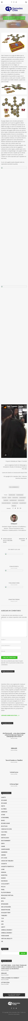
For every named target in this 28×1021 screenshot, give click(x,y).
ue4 (2, 921)
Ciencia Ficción (20, 17)
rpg (2, 901)
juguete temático (7, 866)
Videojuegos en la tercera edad (7, 540)
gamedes (6, 500)
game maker (5, 849)
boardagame (20, 494)
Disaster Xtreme (14, 599)
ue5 (2, 924)
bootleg (4, 826)
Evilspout (14, 524)
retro (3, 898)
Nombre (3, 639)
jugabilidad (15, 503)
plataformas (6, 892)
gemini (3, 855)
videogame (5, 935)
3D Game (4, 803)
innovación (21, 500)
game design (22, 497)
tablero (14, 505)
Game (3, 846)
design (3, 835)
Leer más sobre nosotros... (9, 715)
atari (3, 814)
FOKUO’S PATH (14, 566)
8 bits (3, 806)
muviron (4, 881)
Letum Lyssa (5, 982)
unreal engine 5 (6, 932)
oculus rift (5, 884)
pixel (3, 889)
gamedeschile (13, 500)
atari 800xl (5, 817)
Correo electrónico (5, 645)
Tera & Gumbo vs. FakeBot (10, 978)
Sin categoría (6, 907)
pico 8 (3, 886)
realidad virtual (7, 895)
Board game (12, 17)
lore (2, 869)
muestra (4, 875)
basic (3, 820)
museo (3, 878)
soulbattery (23, 503)
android (4, 811)
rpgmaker (4, 904)
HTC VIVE (4, 858)
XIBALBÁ (4, 973)
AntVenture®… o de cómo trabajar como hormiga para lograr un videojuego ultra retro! (13, 966)
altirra (4, 809)
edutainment (5, 840)
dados (9, 497)
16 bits (3, 797)
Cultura (4, 497)
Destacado (15, 497)
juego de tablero (6, 503)
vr (2, 941)
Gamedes (4, 852)
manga (3, 872)
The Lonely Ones (14, 583)
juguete (4, 863)
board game (12, 494)
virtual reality (6, 938)
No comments (14, 487)
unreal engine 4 (6, 930)
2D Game (5, 17)
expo (3, 843)
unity (3, 927)
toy (2, 918)
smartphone (5, 909)
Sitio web (3, 651)
